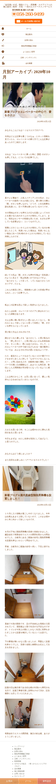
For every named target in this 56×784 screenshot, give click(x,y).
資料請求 (47, 781)
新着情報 (17, 761)
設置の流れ (29, 40)
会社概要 (29, 63)
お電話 (9, 781)
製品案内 (29, 34)
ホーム (28, 29)
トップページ (19, 746)
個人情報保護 (19, 771)
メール (28, 781)
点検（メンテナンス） (28, 58)
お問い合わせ (19, 774)
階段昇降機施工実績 (28, 46)
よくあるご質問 (29, 52)
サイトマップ (19, 776)
